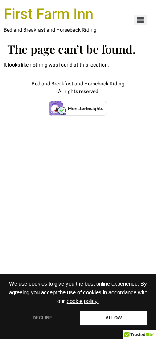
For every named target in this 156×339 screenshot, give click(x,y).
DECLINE (42, 317)
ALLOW (114, 317)
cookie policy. (83, 301)
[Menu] (140, 20)
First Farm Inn (48, 14)
